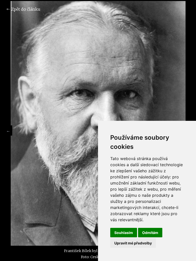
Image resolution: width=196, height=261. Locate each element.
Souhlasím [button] (123, 232)
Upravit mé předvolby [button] (133, 243)
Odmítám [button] (150, 232)
